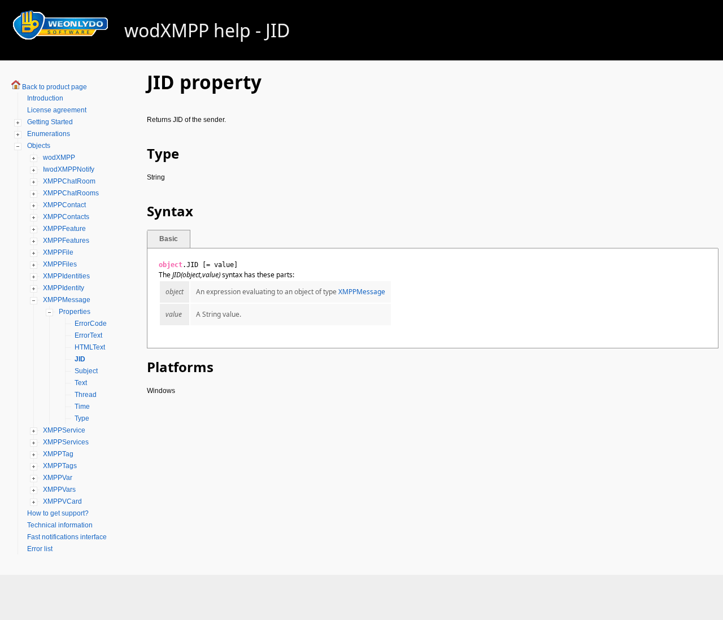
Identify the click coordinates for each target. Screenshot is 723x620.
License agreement (56, 110)
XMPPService (64, 430)
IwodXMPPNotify (68, 169)
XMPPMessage (66, 300)
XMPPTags (60, 466)
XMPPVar (57, 478)
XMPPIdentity (63, 288)
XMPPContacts (66, 217)
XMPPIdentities (66, 276)
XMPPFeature (64, 229)
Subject (86, 371)
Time (82, 407)
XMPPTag (58, 454)
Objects (38, 146)
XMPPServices (66, 442)
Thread (86, 395)
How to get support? (58, 513)
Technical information (60, 525)
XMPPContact (64, 205)
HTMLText (90, 347)
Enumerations (48, 134)
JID (80, 359)
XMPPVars (59, 490)
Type (82, 418)
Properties (74, 312)
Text (81, 383)
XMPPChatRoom (69, 181)
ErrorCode (91, 324)
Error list (40, 549)
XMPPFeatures (66, 240)
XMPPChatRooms (71, 193)
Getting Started (50, 122)
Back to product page (54, 87)
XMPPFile (58, 252)
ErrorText (88, 335)
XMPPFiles (60, 264)
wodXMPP (59, 157)
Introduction (45, 98)
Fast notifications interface (67, 537)
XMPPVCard (62, 501)
